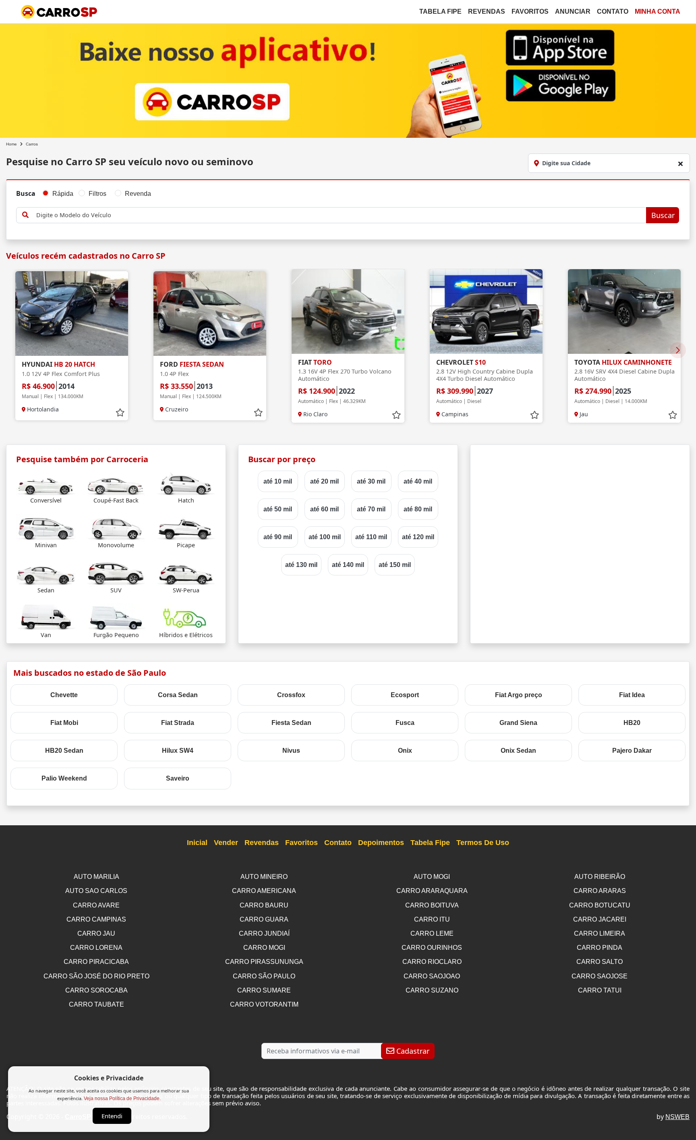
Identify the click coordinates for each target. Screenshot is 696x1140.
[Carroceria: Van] (46, 616)
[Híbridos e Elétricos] (186, 616)
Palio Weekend (64, 778)
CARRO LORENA (96, 947)
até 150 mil (395, 564)
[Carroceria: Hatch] (186, 482)
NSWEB (677, 1116)
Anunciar (572, 11)
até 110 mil (371, 537)
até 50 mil (277, 509)
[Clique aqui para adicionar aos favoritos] (120, 412)
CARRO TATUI (599, 990)
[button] (678, 350)
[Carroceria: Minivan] (46, 527)
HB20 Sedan (64, 750)
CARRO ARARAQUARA (432, 890)
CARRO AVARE (96, 905)
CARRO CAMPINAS (96, 919)
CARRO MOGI (264, 947)
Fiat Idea (632, 694)
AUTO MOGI (432, 876)
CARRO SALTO (599, 961)
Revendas (486, 11)
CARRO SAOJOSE (600, 976)
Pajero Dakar (632, 750)
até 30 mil (371, 481)
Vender (226, 843)
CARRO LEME (432, 933)
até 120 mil (418, 537)
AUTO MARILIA (96, 876)
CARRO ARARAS (600, 890)
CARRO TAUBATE (96, 1004)
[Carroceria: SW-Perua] (186, 572)
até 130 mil (301, 564)
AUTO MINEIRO (264, 876)
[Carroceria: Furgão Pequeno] (116, 616)
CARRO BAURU (264, 905)
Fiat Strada (177, 722)
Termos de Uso (482, 843)
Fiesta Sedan (291, 722)
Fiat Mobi (64, 722)
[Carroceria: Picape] (186, 527)
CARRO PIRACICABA (96, 961)
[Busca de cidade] (680, 163)
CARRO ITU (432, 919)
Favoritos (530, 11)
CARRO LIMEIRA (599, 933)
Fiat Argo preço (518, 694)
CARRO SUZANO (432, 990)
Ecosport (405, 694)
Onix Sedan (518, 750)
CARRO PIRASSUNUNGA (264, 961)
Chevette (64, 694)
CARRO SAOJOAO (432, 976)
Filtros (97, 193)
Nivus (291, 750)
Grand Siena (518, 722)
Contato (612, 11)
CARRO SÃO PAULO (264, 976)
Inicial (197, 843)
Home (11, 144)
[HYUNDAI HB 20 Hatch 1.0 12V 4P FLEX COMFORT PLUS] (71, 313)
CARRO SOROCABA (96, 990)
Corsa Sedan (178, 694)
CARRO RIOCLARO (432, 961)
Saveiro (177, 778)
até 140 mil (348, 564)
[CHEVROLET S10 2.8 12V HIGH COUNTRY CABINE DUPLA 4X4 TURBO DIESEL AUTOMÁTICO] (486, 311)
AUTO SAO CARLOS (96, 890)
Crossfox (291, 694)
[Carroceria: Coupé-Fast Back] (116, 482)
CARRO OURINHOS (432, 947)
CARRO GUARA (264, 919)
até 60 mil (324, 509)
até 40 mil (418, 481)
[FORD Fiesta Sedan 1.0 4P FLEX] (209, 313)
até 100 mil (325, 537)
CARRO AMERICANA (264, 890)
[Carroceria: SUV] (116, 572)
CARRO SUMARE (264, 990)
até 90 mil (277, 537)
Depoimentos (381, 843)
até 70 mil (371, 509)
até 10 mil (277, 481)
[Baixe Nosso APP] (348, 79)
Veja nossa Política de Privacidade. (122, 1098)
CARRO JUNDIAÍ (264, 933)
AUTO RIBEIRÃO (599, 876)
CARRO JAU (96, 933)
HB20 (632, 722)
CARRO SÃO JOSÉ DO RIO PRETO (96, 976)
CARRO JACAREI (599, 919)
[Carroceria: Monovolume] (116, 527)
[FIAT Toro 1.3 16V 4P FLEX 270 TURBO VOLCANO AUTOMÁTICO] (348, 311)
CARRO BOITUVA (432, 905)
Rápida (62, 193)
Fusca (405, 722)
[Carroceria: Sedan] (46, 572)
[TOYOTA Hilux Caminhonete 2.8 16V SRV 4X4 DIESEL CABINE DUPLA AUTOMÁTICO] (624, 311)
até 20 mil (324, 481)
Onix (405, 750)
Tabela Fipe (440, 11)
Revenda (138, 193)
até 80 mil (418, 509)
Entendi (112, 1116)
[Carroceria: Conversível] (46, 482)
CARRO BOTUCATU (599, 905)
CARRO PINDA (599, 947)
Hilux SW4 (177, 750)
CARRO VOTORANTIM (264, 1004)
